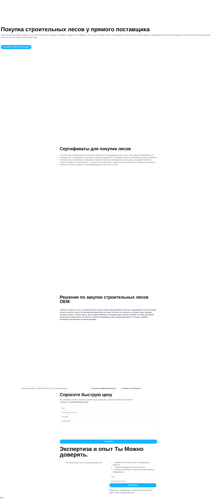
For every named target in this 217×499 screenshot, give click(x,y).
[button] (108, 498)
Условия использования (131, 388)
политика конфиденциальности (103, 388)
